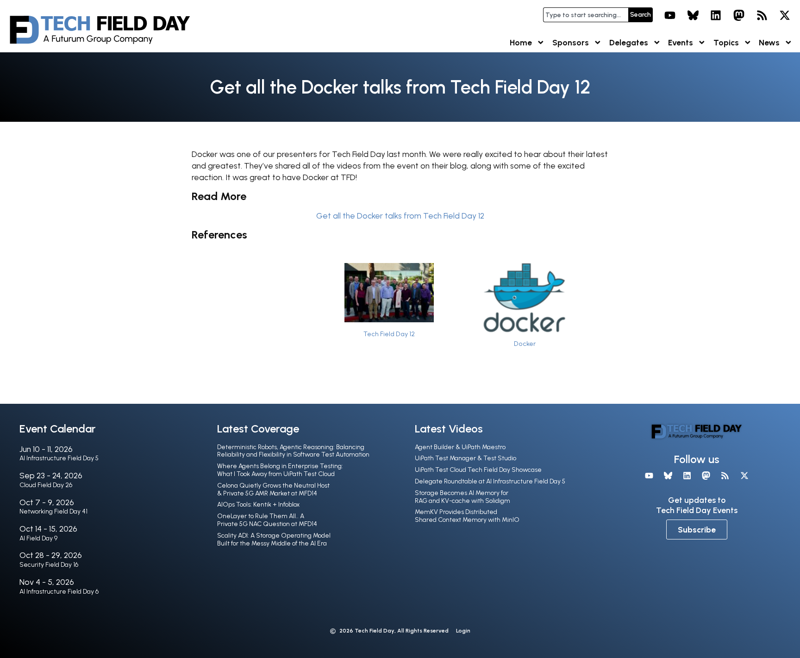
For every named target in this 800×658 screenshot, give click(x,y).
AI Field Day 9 (38, 538)
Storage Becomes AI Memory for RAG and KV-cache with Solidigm (462, 497)
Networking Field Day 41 (53, 511)
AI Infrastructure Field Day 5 (59, 458)
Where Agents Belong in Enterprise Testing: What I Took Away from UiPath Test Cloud (280, 470)
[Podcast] (762, 15)
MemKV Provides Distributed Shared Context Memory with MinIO (467, 516)
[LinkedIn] (716, 15)
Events (680, 42)
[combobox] (585, 14)
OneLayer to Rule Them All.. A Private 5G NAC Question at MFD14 (267, 520)
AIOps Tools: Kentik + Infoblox (258, 504)
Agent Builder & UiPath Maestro (460, 447)
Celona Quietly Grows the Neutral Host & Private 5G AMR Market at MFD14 (273, 489)
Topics (726, 42)
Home (521, 42)
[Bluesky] (693, 15)
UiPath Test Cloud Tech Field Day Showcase (478, 470)
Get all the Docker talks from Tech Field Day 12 (400, 215)
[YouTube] (670, 15)
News (769, 42)
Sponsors (570, 42)
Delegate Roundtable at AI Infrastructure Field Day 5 (490, 481)
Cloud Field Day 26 (45, 485)
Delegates (628, 42)
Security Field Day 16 (48, 565)
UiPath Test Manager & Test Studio (465, 458)
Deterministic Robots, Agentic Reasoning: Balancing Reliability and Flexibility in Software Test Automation (293, 451)
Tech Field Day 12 (389, 334)
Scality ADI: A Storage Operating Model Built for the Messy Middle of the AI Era (274, 539)
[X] (785, 15)
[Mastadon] (739, 15)
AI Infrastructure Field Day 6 (59, 591)
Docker (525, 343)
